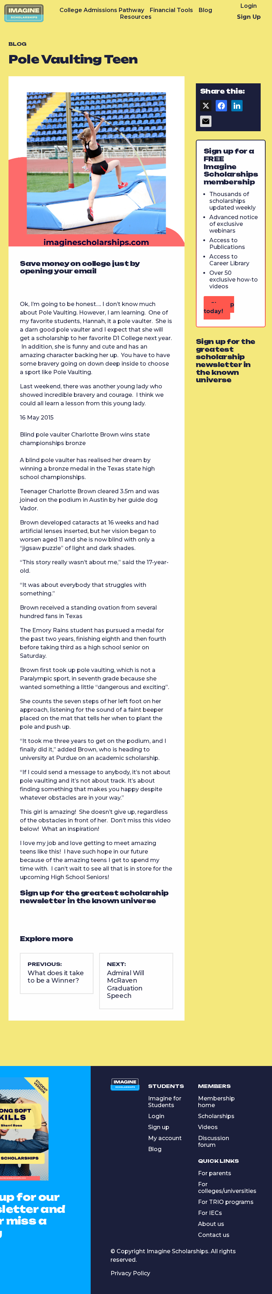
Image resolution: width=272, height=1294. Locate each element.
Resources (136, 16)
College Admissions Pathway (102, 10)
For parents (214, 1173)
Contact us (214, 1235)
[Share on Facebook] (221, 108)
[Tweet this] (205, 108)
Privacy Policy (130, 1273)
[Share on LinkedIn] (237, 108)
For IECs (210, 1213)
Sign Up (249, 16)
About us (211, 1224)
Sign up (158, 1127)
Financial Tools (171, 10)
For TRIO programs (226, 1202)
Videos (208, 1127)
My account (165, 1138)
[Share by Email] (205, 123)
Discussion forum (213, 1141)
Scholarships (216, 1116)
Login (248, 5)
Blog (205, 10)
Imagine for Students (164, 1102)
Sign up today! (219, 308)
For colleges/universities (227, 1187)
